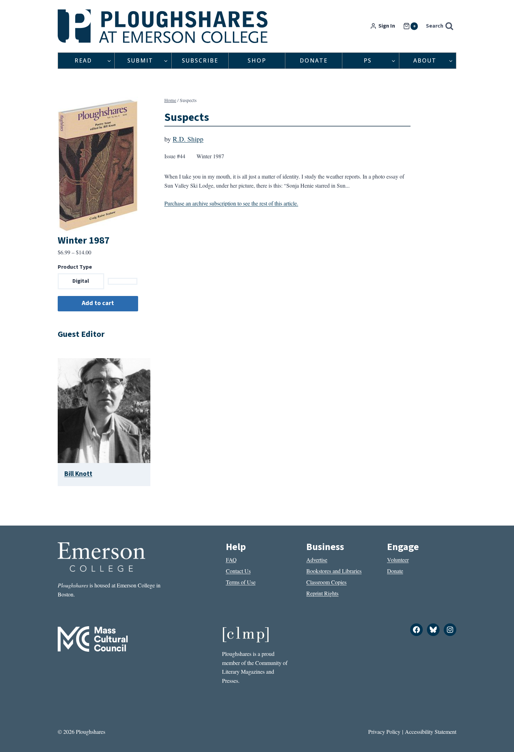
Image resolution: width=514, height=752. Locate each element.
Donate (314, 60)
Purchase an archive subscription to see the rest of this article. (231, 203)
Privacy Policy (384, 731)
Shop (257, 60)
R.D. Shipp (188, 139)
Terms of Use (241, 582)
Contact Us (238, 570)
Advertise (316, 559)
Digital (80, 281)
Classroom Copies (326, 582)
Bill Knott (78, 474)
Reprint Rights (322, 593)
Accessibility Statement (430, 731)
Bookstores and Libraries (334, 570)
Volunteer (398, 559)
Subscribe (200, 60)
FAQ (231, 559)
